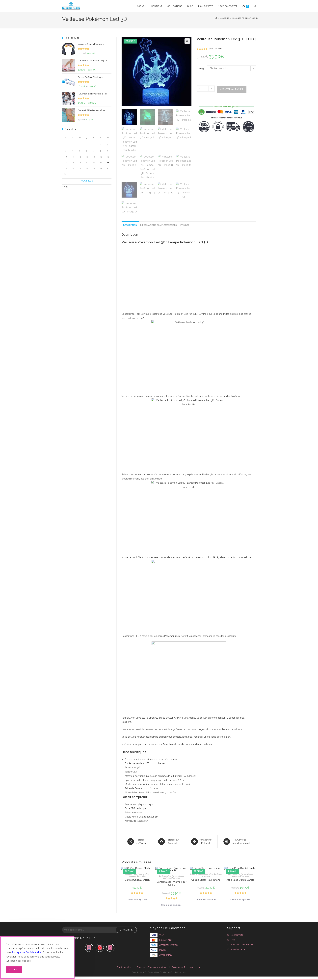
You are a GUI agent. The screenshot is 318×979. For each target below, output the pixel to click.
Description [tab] (130, 225)
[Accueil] (216, 18)
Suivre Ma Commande (242, 944)
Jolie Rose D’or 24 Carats (240, 880)
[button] (187, 41)
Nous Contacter (238, 949)
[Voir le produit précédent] (248, 39)
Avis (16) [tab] (184, 225)
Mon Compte (237, 935)
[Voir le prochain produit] (253, 39)
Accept (14, 970)
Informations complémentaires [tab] (158, 225)
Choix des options (137, 900)
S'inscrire (126, 930)
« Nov (65, 186)
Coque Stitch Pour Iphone (205, 880)
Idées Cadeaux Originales (139, 875)
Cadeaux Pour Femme (134, 874)
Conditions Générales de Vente (152, 967)
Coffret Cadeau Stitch (137, 880)
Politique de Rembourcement (186, 967)
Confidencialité (124, 967)
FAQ (233, 939)
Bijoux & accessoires (199, 874)
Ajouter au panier (231, 89)
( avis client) (215, 48)
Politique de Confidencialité (26, 952)
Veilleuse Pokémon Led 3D (245, 18)
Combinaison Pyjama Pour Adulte (171, 884)
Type (201, 69)
